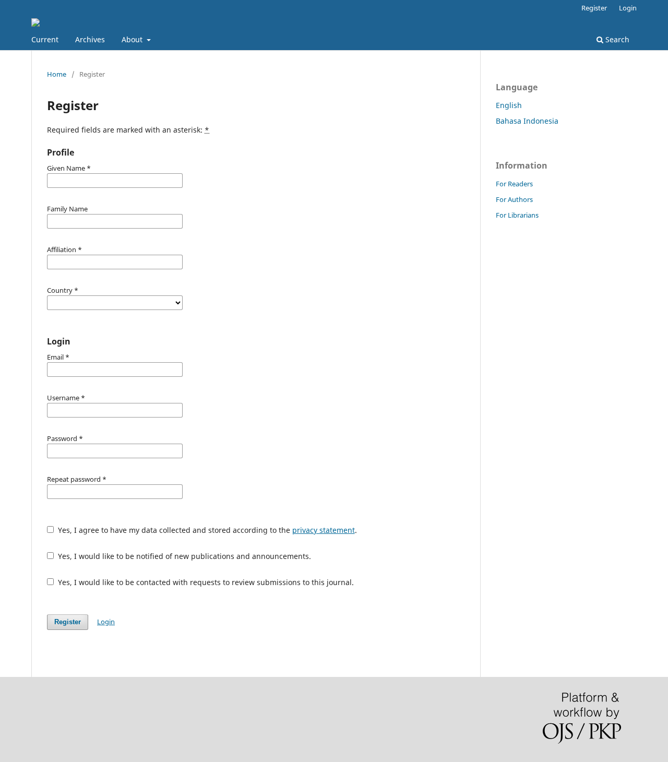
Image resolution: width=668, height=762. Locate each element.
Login (628, 8)
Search (616, 39)
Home (56, 74)
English (509, 105)
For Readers (514, 183)
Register (594, 8)
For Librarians (517, 215)
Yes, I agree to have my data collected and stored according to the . (206, 530)
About (133, 39)
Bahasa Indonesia (527, 121)
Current (44, 39)
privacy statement (323, 530)
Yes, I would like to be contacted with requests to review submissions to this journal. (205, 582)
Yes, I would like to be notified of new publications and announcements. (183, 556)
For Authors (514, 199)
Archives (90, 39)
